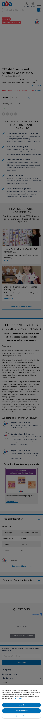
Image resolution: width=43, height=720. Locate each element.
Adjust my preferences (21, 716)
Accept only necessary (21, 710)
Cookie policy (17, 699)
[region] (21, 702)
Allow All (21, 705)
